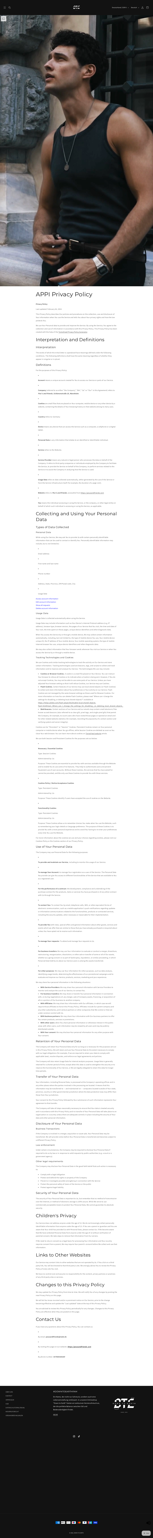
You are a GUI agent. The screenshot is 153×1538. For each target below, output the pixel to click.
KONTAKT (9, 1396)
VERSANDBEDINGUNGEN (14, 1415)
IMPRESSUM (10, 1400)
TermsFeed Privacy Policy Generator (72, 332)
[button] (4, 7)
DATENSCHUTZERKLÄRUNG (15, 1408)
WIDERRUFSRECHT (12, 1412)
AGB (7, 1404)
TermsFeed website (93, 733)
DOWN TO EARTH (79, 1533)
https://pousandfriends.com (92, 493)
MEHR (55, 1414)
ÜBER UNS (9, 1392)
